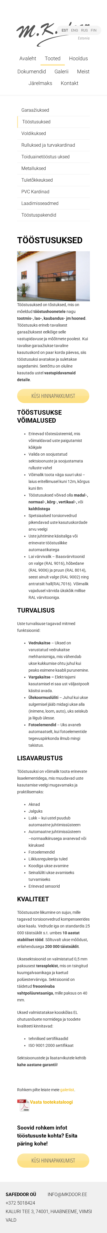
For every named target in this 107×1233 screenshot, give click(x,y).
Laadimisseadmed (39, 203)
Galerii (61, 71)
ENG (74, 30)
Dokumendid (31, 71)
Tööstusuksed (36, 121)
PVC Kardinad (35, 191)
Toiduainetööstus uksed (45, 156)
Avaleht (27, 58)
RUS (84, 30)
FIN (93, 30)
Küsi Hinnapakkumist (53, 396)
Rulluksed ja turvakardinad (48, 145)
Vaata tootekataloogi (51, 1102)
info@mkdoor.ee (67, 1194)
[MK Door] (53, 28)
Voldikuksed (33, 133)
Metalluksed (33, 168)
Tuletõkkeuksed (37, 180)
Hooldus (78, 58)
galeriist (67, 1089)
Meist (83, 71)
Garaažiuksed (35, 110)
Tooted (52, 58)
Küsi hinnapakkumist (53, 1160)
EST (65, 30)
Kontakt (69, 83)
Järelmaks (40, 83)
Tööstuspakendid (38, 215)
